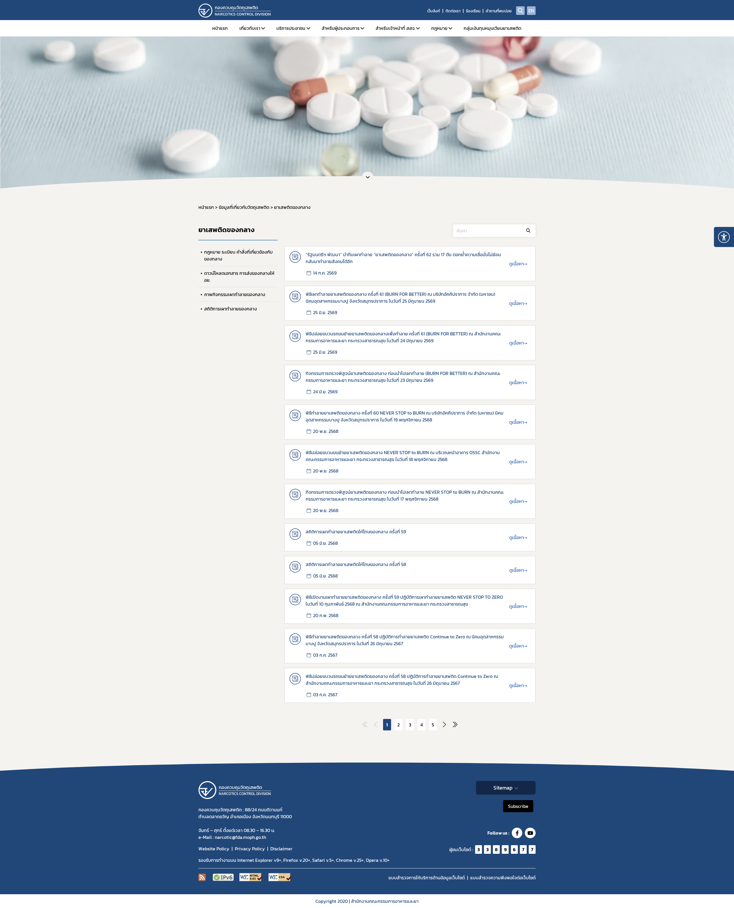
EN (531, 10)
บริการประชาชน (290, 28)
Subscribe (518, 806)
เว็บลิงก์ (433, 11)
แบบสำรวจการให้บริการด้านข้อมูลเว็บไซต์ (427, 877)
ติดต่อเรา (453, 11)
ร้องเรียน (473, 11)
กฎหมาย (439, 28)
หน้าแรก (220, 28)
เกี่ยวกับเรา (249, 28)
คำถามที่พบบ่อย (499, 11)
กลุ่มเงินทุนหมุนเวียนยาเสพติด (492, 28)
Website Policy (213, 848)
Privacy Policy (250, 848)
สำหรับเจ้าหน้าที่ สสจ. (395, 28)
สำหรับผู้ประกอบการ (341, 28)
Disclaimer (281, 848)
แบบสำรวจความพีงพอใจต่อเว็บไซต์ (503, 877)
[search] (520, 10)
